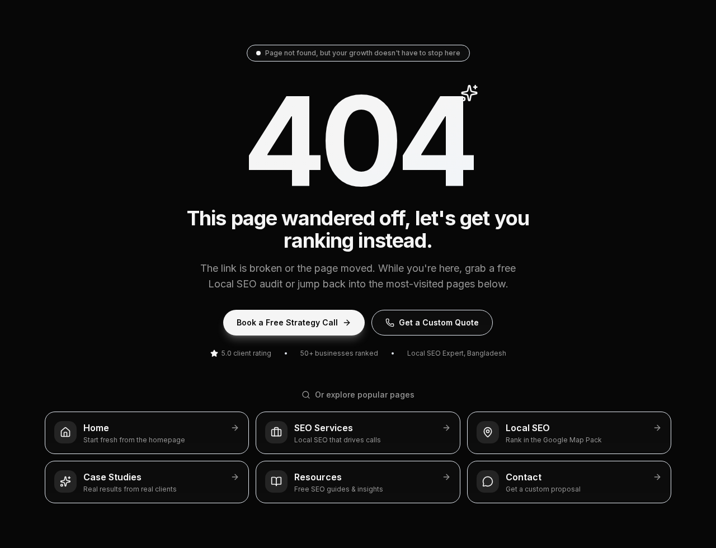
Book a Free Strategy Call (287, 322)
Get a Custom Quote (439, 322)
